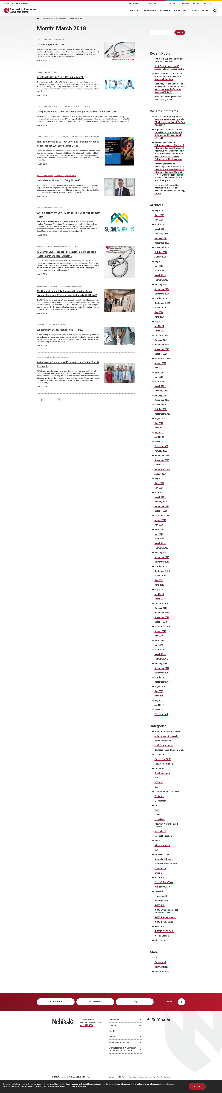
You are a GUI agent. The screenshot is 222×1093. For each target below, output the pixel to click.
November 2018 (161, 617)
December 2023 (161, 344)
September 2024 (162, 303)
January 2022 (160, 451)
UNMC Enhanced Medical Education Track (166, 911)
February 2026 (161, 233)
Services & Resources (119, 1042)
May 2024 (158, 321)
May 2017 (158, 700)
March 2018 (160, 654)
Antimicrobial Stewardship (49, 247)
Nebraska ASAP (161, 854)
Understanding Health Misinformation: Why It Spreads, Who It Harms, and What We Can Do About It (169, 120)
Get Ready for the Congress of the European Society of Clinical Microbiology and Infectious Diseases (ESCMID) (169, 88)
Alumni (172, 3)
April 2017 (159, 705)
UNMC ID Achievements (80, 107)
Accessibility (150, 1077)
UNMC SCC (58, 208)
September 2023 (162, 358)
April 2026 (159, 224)
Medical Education (62, 107)
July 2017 (158, 691)
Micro (77, 247)
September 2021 (162, 469)
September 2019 (162, 571)
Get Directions (95, 1002)
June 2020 (159, 529)
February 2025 (161, 280)
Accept (197, 1086)
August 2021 (160, 474)
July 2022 (158, 423)
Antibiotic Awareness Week (167, 731)
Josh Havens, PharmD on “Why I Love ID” (59, 180)
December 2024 (161, 289)
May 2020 (158, 534)
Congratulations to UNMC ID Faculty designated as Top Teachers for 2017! (77, 111)
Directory (113, 1025)
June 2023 (159, 372)
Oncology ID (160, 868)
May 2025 (158, 266)
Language (208, 3)
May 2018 (158, 645)
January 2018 (160, 663)
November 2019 (161, 562)
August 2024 (160, 307)
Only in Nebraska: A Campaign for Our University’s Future (122, 1049)
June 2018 (159, 640)
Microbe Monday (162, 845)
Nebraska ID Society (163, 859)
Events (112, 1031)
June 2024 (159, 317)
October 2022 (160, 409)
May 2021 (158, 488)
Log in (157, 957)
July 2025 (158, 261)
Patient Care (180, 10)
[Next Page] (59, 399)
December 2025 (161, 243)
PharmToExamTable (163, 882)
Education (149, 10)
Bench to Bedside (162, 740)
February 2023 (161, 390)
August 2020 (160, 520)
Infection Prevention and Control (81, 137)
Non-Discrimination (136, 1077)
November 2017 (161, 672)
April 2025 (159, 270)
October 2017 (160, 677)
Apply (134, 1002)
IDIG (156, 805)
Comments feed (162, 967)
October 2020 (160, 511)
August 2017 (160, 686)
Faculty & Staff (153, 3)
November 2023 (161, 349)
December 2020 (161, 506)
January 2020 (160, 552)
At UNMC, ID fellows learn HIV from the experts (168, 179)
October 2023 (160, 354)
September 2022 (162, 414)
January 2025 (160, 284)
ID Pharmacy (59, 175)
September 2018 (162, 626)
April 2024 (159, 326)
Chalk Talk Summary (163, 745)
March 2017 (160, 709)
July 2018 (158, 636)
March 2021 (160, 497)
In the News (159, 819)
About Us (134, 10)
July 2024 (158, 312)
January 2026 (160, 238)
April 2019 (159, 594)
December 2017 (161, 668)
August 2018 (160, 631)
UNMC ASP (66, 357)
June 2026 (159, 215)
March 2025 (160, 275)
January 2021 (160, 501)
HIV (156, 777)
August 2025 (160, 257)
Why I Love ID (59, 40)
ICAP (156, 787)
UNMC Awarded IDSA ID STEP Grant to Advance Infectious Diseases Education (168, 76)
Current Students (135, 3)
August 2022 (160, 418)
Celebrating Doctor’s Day (50, 44)
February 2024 (161, 335)
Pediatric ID (159, 877)
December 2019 (161, 557)
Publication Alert (162, 887)
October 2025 (160, 252)
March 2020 (160, 543)
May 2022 (158, 432)
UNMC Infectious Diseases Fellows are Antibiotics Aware (168, 157)
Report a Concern (163, 1077)
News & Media (199, 10)
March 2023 (160, 386)
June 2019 (159, 585)
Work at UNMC (56, 1002)
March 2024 (160, 331)
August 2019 (160, 575)
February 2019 (161, 603)
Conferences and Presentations (51, 137)
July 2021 (158, 478)
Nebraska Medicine (20, 3)
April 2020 (159, 538)
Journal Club (68, 247)
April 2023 (159, 381)
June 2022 (159, 427)
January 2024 (160, 340)
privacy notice (69, 1086)
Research (164, 10)
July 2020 (158, 525)
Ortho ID (158, 873)
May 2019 (158, 589)
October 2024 (160, 298)
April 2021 (159, 492)
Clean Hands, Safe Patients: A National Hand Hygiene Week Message (168, 135)
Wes (156, 116)
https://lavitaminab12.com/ (167, 129)
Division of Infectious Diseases (54, 19)
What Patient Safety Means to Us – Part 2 (60, 329)
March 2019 (160, 599)
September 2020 (162, 515)
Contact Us (114, 1019)
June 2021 (159, 483)
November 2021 (161, 460)
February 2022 (161, 446)
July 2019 (158, 580)
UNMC (6, 3)
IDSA (55, 72)
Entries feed (160, 962)
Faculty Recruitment (164, 764)
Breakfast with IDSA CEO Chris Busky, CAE (60, 77)
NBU (98, 137)
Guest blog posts (162, 773)
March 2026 (160, 229)
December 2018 (161, 612)
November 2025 (161, 247)
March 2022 (160, 441)
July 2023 (158, 367)
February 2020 (161, 548)
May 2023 (158, 377)
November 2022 (161, 404)
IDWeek (158, 814)
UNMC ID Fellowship (163, 922)
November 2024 (161, 294)
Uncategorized (161, 900)
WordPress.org (161, 971)
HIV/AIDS (158, 782)
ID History (159, 796)
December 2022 (161, 400)
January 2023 (160, 395)
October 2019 (160, 566)
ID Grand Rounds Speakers (166, 791)
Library (112, 1036)
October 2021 (160, 464)
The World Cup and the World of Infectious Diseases (169, 60)
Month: (76, 19)
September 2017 (162, 682)
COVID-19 (159, 754)
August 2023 (160, 363)
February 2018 (161, 659)
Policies (111, 1077)
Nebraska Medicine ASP (165, 863)
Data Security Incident (190, 3)
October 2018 (160, 622)
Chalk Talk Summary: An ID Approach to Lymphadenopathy (169, 67)
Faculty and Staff (45, 40)
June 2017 (159, 695)
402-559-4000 (86, 1025)
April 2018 (159, 649)
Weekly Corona (161, 936)
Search (180, 32)
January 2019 (160, 608)
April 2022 (159, 437)
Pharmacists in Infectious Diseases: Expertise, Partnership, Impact (169, 191)
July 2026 (158, 210)
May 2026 (158, 220)
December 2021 (161, 455)
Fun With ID (159, 768)
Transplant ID (160, 896)
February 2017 (161, 714)
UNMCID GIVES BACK (164, 931)
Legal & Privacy (121, 1077)
